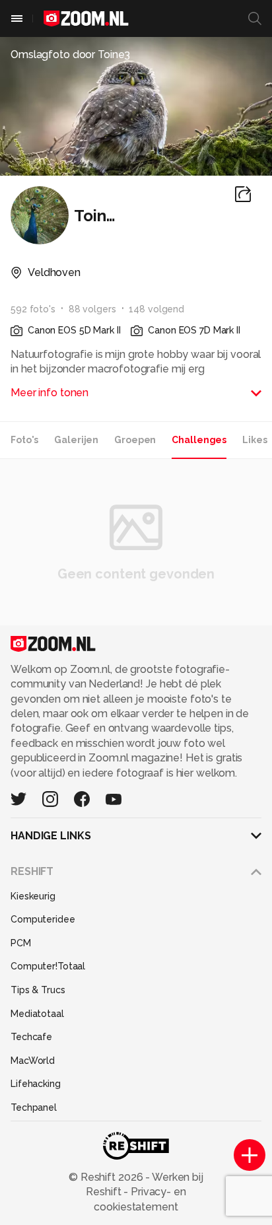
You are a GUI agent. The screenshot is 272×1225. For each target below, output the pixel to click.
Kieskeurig (33, 896)
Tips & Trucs (38, 990)
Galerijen (76, 440)
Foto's (24, 440)
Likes (254, 440)
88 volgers (92, 309)
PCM (21, 943)
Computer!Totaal (48, 966)
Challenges (199, 440)
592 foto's (33, 309)
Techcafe (31, 1037)
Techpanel (34, 1107)
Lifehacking (36, 1083)
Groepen (135, 440)
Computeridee (43, 919)
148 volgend (156, 309)
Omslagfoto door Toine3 (70, 54)
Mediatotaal (37, 1013)
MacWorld (33, 1060)
